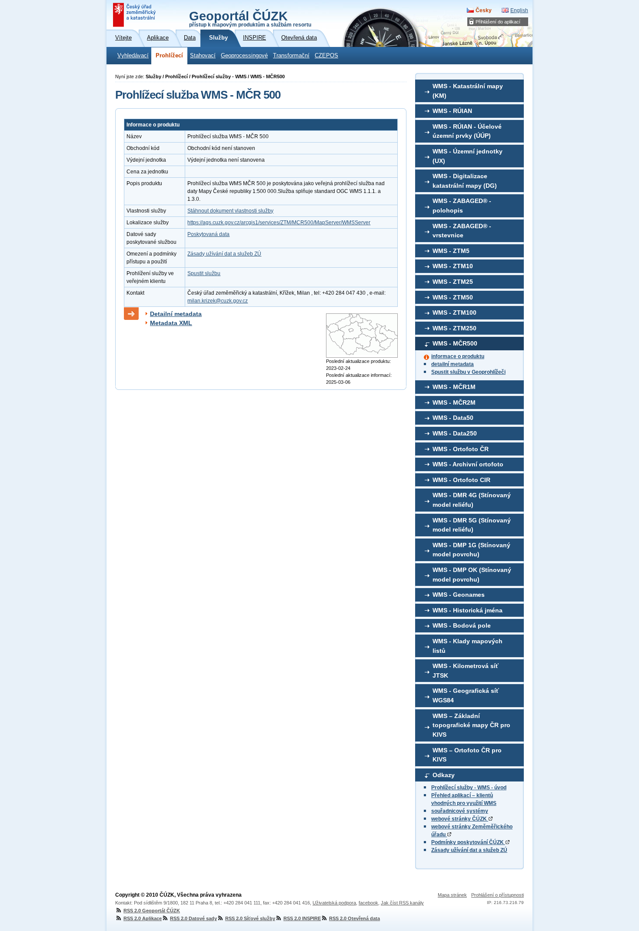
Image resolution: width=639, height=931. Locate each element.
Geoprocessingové (244, 56)
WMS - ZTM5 (451, 250)
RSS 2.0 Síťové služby (250, 918)
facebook (368, 902)
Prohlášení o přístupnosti (497, 895)
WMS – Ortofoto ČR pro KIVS (467, 755)
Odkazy (444, 774)
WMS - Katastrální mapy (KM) (468, 91)
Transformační (291, 56)
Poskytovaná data (208, 234)
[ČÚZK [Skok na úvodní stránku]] (135, 14)
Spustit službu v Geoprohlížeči (468, 372)
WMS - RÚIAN (452, 110)
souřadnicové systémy (459, 811)
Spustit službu (203, 273)
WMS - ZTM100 (454, 312)
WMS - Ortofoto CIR (461, 479)
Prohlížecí (169, 56)
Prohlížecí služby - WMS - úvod (468, 788)
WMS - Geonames (459, 594)
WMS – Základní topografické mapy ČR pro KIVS (471, 725)
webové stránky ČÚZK (459, 819)
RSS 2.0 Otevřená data (354, 918)
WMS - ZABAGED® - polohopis (462, 205)
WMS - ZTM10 (453, 266)
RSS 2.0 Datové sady (193, 918)
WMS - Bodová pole (462, 625)
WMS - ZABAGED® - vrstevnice (462, 231)
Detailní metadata (176, 313)
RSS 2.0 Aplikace (142, 918)
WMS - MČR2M (454, 402)
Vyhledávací (133, 56)
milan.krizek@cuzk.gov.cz (217, 301)
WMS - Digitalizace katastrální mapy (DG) (465, 181)
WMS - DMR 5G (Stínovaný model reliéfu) (472, 525)
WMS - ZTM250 (454, 328)
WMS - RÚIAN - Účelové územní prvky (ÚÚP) (467, 131)
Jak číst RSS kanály (402, 902)
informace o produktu (457, 356)
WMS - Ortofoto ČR (461, 449)
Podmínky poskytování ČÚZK (468, 842)
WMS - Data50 (453, 417)
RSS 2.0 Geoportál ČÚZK (151, 910)
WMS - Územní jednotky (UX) (468, 156)
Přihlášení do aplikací (498, 21)
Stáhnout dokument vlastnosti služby (230, 211)
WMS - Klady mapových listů (468, 646)
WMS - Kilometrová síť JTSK (466, 670)
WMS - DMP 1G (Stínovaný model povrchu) (471, 550)
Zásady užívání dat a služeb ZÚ (469, 850)
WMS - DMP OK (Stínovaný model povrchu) (472, 574)
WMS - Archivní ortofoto (468, 464)
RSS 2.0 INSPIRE (302, 918)
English (519, 10)
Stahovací (203, 56)
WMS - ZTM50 (453, 297)
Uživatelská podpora (334, 902)
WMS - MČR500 (455, 343)
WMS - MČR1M (454, 386)
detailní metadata (452, 364)
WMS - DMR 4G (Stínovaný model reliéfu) (472, 500)
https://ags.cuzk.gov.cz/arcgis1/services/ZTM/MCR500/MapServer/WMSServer (278, 222)
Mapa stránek (452, 895)
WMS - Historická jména (468, 610)
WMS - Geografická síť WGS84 (466, 695)
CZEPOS (326, 56)
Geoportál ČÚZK (250, 18)
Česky (484, 10)
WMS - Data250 (455, 433)
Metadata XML (171, 322)
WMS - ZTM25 (453, 281)
